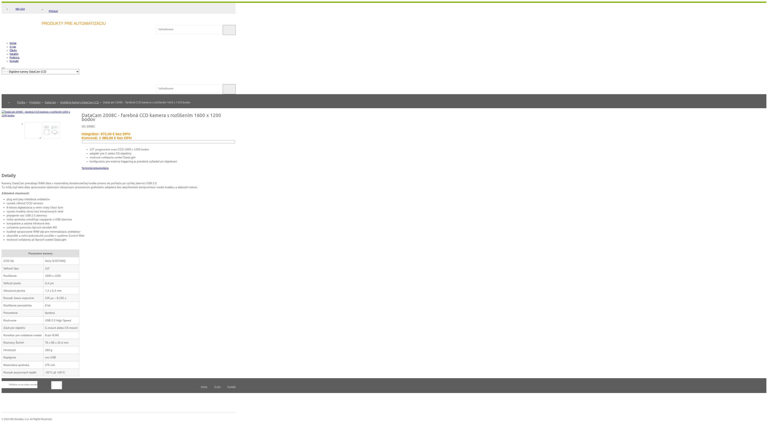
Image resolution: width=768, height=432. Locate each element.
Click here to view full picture (68, 119)
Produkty (35, 102)
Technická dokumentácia (95, 168)
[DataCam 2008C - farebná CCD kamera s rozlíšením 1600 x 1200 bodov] (39, 115)
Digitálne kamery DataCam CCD (79, 102)
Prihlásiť (53, 11)
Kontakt (231, 386)
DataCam (50, 102)
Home (204, 386)
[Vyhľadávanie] (229, 30)
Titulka (21, 102)
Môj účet (20, 9)
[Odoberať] (56, 385)
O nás (217, 386)
